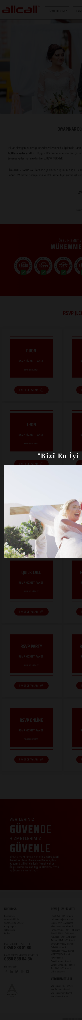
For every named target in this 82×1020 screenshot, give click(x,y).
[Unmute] (15, 552)
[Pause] (8, 552)
